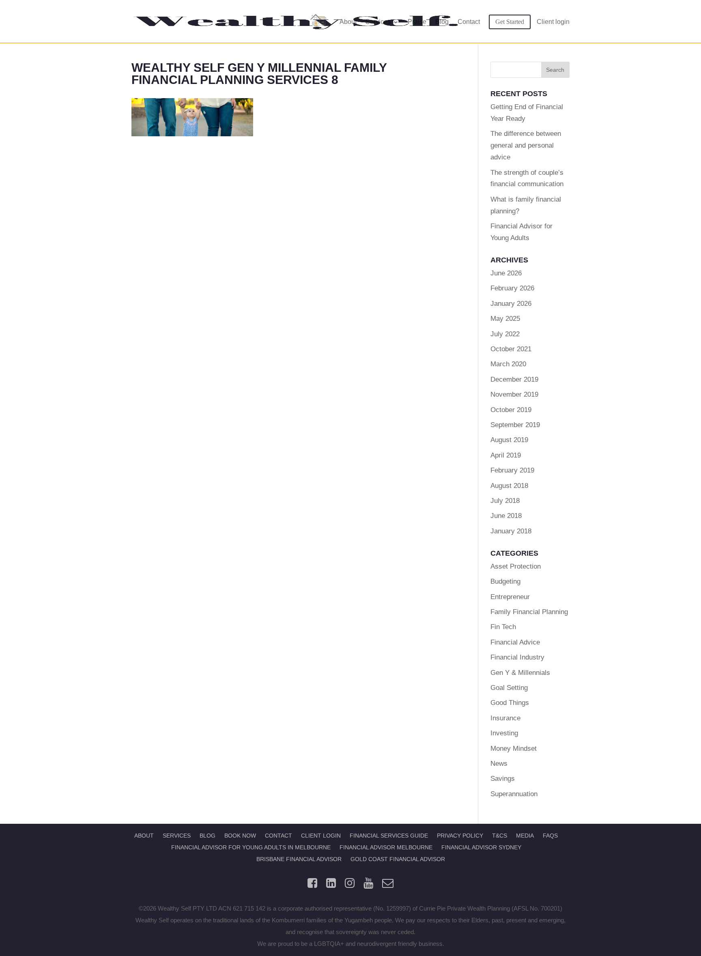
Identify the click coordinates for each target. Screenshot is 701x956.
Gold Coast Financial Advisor (397, 859)
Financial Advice (515, 642)
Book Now (240, 835)
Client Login (321, 835)
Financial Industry (517, 657)
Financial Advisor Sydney (481, 847)
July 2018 (505, 501)
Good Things (509, 703)
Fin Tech (503, 627)
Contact (469, 22)
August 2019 (509, 440)
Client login (553, 22)
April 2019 (505, 455)
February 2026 (512, 288)
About (348, 22)
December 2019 (514, 379)
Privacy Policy (460, 835)
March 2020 (508, 364)
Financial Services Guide (389, 835)
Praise (417, 22)
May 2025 (505, 318)
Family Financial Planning (529, 612)
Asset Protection (515, 566)
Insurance (505, 718)
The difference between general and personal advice (525, 145)
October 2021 (510, 349)
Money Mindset (513, 748)
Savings (502, 778)
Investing (504, 733)
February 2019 (512, 470)
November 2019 (514, 394)
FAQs (550, 835)
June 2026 (506, 273)
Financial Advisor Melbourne (386, 847)
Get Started (509, 21)
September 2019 (515, 425)
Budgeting (505, 581)
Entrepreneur (510, 597)
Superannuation (514, 794)
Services (378, 22)
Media (525, 835)
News (498, 763)
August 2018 (509, 486)
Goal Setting (509, 688)
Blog (442, 22)
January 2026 (510, 303)
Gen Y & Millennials (520, 673)
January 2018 (510, 531)
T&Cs (499, 835)
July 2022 (505, 334)
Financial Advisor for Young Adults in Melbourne (251, 847)
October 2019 (510, 410)
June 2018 (506, 516)
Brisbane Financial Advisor (299, 859)
